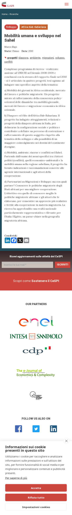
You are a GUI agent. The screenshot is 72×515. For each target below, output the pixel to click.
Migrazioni (48, 57)
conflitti (8, 61)
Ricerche (14, 14)
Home (5, 14)
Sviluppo (59, 57)
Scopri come (36, 281)
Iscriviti (62, 264)
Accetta (36, 488)
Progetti (12, 57)
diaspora (23, 57)
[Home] (8, 4)
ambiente (35, 57)
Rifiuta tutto (36, 497)
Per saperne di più (16, 478)
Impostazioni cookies (36, 507)
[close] (66, 441)
